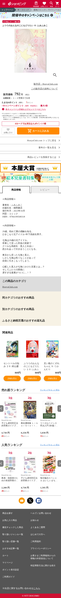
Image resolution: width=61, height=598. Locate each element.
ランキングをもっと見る (50, 390)
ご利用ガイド (8, 577)
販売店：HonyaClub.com (46, 84)
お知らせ (34, 520)
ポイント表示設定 (10, 570)
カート (5, 555)
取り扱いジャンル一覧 (12, 534)
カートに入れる (38, 131)
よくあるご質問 (37, 527)
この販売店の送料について (44, 89)
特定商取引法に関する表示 (42, 565)
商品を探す (7, 513)
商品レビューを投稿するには (41, 157)
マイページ (7, 563)
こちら (36, 588)
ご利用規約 (35, 541)
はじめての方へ (37, 534)
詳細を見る (12, 378)
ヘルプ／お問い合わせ (40, 513)
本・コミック (23, 10)
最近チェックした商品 (12, 527)
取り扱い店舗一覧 (10, 541)
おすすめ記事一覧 (10, 548)
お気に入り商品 (9, 520)
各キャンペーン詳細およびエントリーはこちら (25, 109)
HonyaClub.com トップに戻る (41, 140)
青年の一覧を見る (47, 148)
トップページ (7, 10)
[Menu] (4, 4)
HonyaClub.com (10, 287)
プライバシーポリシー (40, 548)
